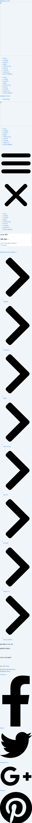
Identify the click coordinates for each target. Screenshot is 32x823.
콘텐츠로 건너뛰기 (5, 1)
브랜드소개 (6, 72)
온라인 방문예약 (7, 74)
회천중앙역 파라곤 (5, 96)
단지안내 (5, 62)
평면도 (5, 64)
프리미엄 (5, 70)
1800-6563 (6, 666)
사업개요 (5, 60)
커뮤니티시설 (7, 66)
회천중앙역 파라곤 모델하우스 (8, 252)
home (4, 58)
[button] (16, 179)
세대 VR (5, 68)
